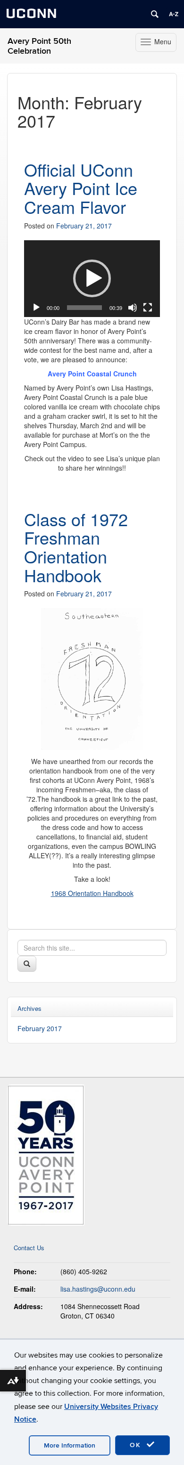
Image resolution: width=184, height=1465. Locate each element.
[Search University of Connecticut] (154, 14)
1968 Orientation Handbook (92, 893)
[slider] (84, 307)
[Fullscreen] (147, 307)
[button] (92, 278)
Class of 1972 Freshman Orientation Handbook (76, 547)
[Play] (36, 307)
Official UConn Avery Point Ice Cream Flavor (80, 188)
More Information (69, 1445)
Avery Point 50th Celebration (39, 46)
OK (137, 1445)
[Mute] (132, 307)
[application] (92, 278)
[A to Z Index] (173, 14)
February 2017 (39, 1028)
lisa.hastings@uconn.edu (97, 1289)
